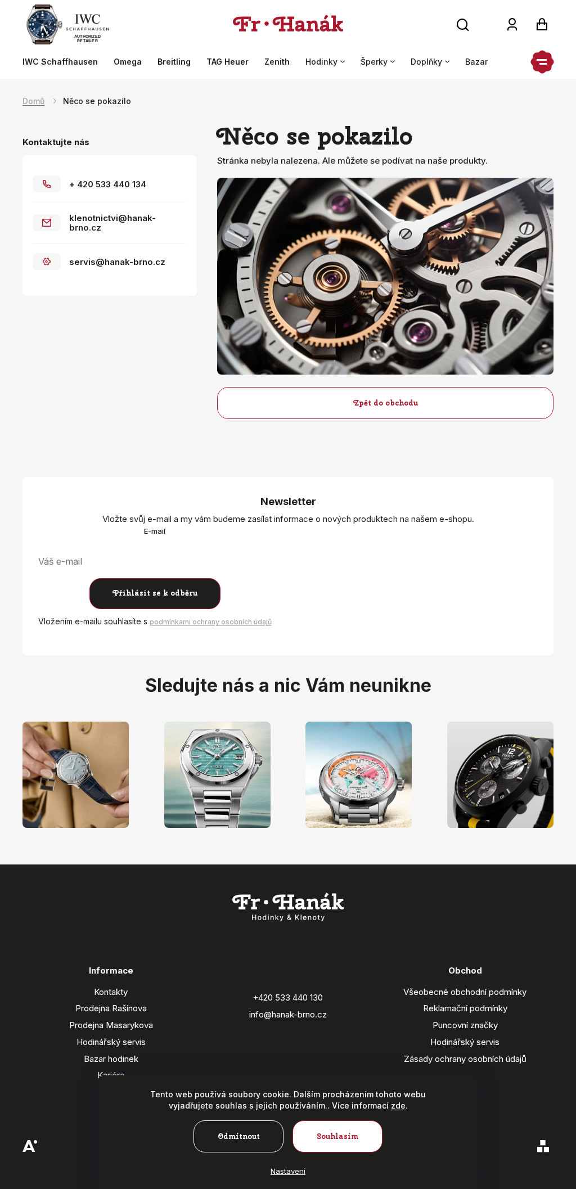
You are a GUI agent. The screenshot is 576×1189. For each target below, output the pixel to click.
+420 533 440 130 (288, 997)
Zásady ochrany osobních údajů (465, 1058)
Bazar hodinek (111, 1058)
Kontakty (111, 992)
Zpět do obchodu (385, 403)
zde (398, 1105)
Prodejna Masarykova (111, 1025)
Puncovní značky (465, 1025)
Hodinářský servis (111, 1042)
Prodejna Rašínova (111, 1008)
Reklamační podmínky (465, 1008)
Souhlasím (337, 1136)
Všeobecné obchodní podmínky (464, 992)
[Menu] (542, 62)
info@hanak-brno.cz (288, 1014)
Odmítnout (239, 1136)
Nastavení (288, 1171)
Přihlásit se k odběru (154, 593)
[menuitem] (64, 62)
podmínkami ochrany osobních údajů (211, 622)
